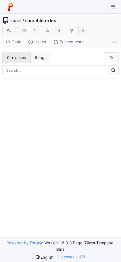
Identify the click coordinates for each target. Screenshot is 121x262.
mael (16, 20)
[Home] (11, 7)
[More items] (114, 42)
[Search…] (113, 70)
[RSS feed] (8, 30)
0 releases (16, 57)
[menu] (45, 257)
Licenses (66, 256)
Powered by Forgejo (24, 242)
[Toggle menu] (113, 7)
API (82, 256)
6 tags (40, 57)
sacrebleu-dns (40, 20)
